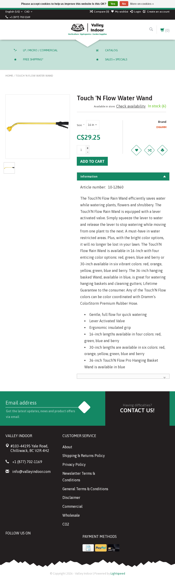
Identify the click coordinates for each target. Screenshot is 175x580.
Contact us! (137, 410)
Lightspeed (118, 573)
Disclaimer (71, 497)
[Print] (162, 150)
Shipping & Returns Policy (83, 456)
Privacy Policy (74, 464)
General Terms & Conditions (85, 489)
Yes (113, 3)
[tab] (123, 176)
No (124, 3)
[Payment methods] (88, 548)
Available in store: (104, 106)
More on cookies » (142, 3)
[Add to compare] (149, 150)
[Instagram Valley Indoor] (42, 544)
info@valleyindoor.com (31, 471)
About (67, 447)
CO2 (65, 524)
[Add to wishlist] (136, 150)
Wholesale (71, 515)
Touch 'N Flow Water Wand (34, 75)
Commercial (72, 506)
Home (9, 75)
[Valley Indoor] (87, 30)
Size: (80, 125)
